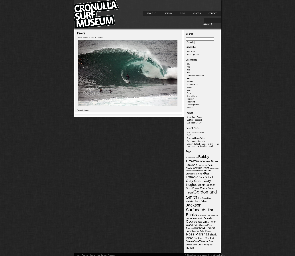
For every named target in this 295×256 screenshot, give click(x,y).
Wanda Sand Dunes (195, 245)
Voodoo (190, 108)
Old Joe (190, 135)
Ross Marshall (197, 234)
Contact (212, 13)
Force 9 (200, 174)
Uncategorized (193, 105)
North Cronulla (204, 218)
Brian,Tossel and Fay (195, 132)
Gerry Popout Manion (196, 188)
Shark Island (192, 96)
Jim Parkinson (202, 215)
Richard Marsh (205, 231)
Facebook (111, 255)
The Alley (190, 99)
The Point (191, 102)
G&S (195, 177)
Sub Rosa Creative (195, 123)
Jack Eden (200, 201)
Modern (197, 13)
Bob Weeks (203, 161)
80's (188, 70)
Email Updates (193, 54)
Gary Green (194, 181)
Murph (189, 90)
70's (188, 67)
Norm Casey (191, 218)
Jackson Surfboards (196, 207)
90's (188, 73)
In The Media (192, 84)
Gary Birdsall (206, 177)
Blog (182, 13)
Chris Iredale (202, 165)
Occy (189, 93)
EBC (189, 79)
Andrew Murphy (192, 157)
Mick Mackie (213, 215)
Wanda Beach (207, 241)
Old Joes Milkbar (201, 222)
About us (151, 13)
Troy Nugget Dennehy (196, 141)
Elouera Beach (191, 171)
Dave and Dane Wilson (196, 138)
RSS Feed (191, 52)
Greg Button (202, 198)
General (190, 81)
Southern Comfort (204, 238)
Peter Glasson (200, 225)
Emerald (200, 171)
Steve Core (192, 241)
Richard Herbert (205, 228)
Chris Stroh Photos (194, 117)
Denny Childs (214, 168)
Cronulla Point (201, 168)
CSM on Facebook (194, 120)
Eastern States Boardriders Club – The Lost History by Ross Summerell (203, 145)
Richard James (192, 231)
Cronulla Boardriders (195, 76)
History (168, 13)
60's (188, 64)
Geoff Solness (206, 184)
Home (78, 255)
